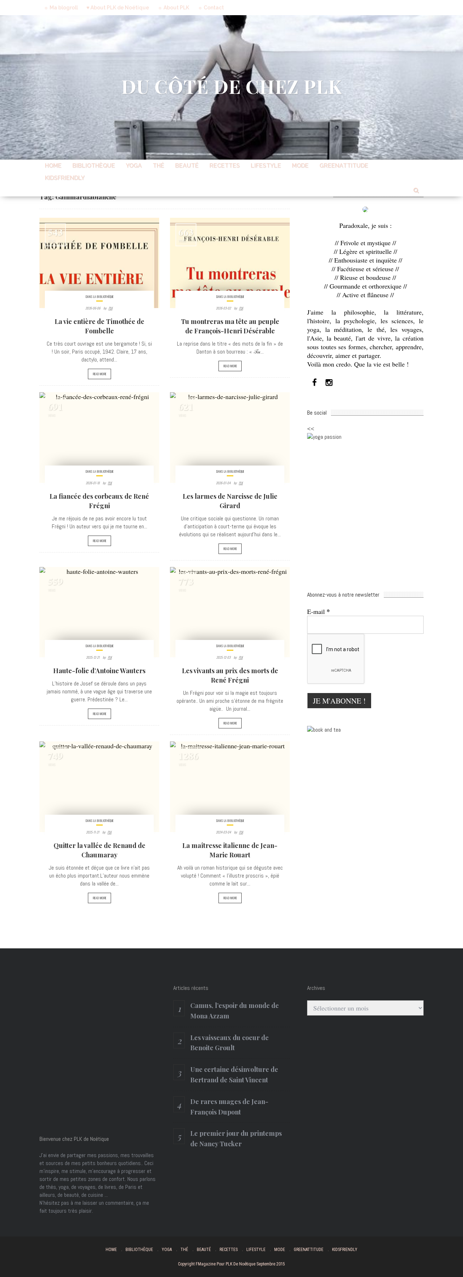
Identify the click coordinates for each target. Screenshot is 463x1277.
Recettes (224, 165)
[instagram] (329, 382)
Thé (158, 165)
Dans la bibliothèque (99, 296)
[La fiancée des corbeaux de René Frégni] (99, 437)
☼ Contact (211, 7)
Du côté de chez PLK (231, 86)
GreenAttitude (343, 165)
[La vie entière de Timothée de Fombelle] (99, 263)
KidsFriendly (65, 177)
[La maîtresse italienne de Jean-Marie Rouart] (230, 786)
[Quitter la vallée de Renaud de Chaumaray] (99, 786)
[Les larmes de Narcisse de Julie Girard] (230, 437)
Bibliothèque (93, 165)
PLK (110, 308)
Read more (99, 373)
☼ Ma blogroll (61, 7)
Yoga (134, 165)
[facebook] (314, 382)
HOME (53, 165)
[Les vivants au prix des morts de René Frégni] (230, 612)
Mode (300, 165)
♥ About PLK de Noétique (117, 7)
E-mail (318, 611)
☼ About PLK (173, 7)
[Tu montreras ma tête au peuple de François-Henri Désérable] (230, 263)
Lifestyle (266, 165)
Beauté (187, 165)
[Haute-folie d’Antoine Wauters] (99, 612)
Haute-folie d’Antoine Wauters (99, 670)
